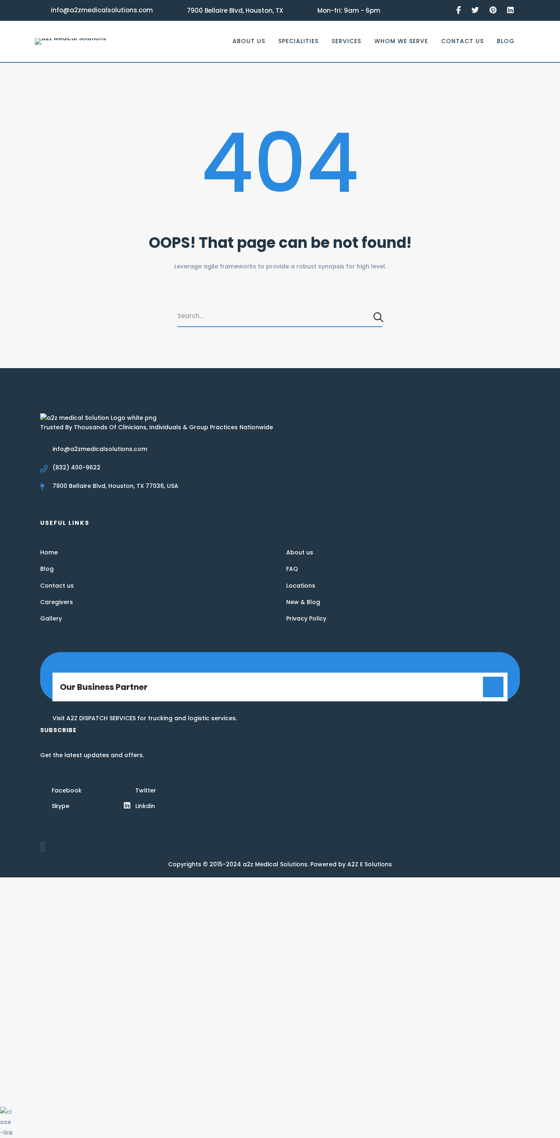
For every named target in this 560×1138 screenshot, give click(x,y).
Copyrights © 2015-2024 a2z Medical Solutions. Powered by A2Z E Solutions (280, 864)
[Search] (379, 317)
